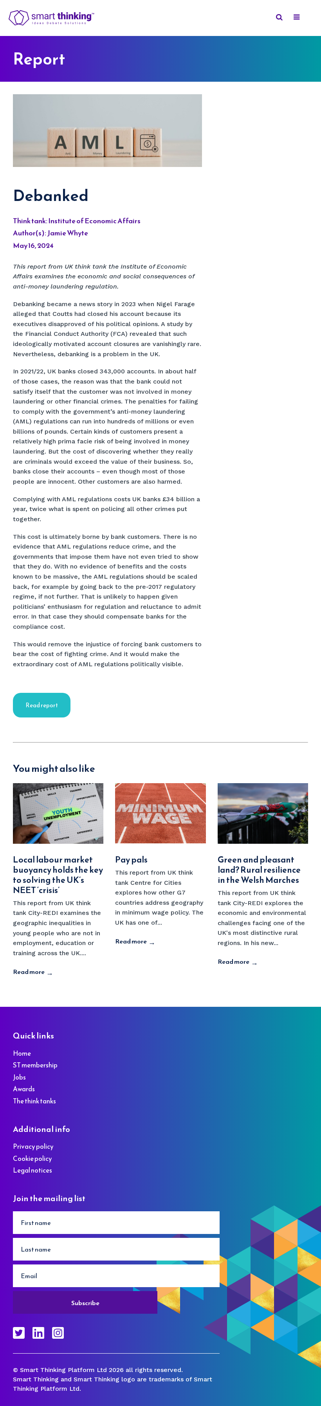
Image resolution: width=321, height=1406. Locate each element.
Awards (24, 1089)
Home (22, 1053)
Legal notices (32, 1170)
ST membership (35, 1065)
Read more (29, 971)
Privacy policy (33, 1146)
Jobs (19, 1077)
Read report (41, 705)
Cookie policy (32, 1158)
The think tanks (34, 1101)
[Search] (278, 18)
